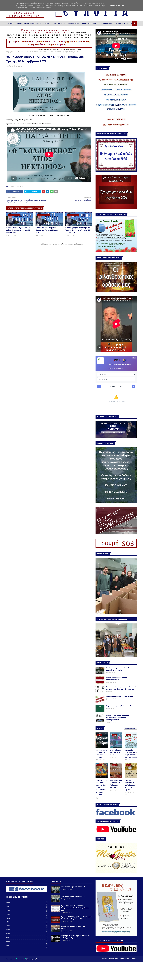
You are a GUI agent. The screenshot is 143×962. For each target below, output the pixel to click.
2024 (27, 910)
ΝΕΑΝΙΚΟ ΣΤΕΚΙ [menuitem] (73, 23)
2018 (27, 934)
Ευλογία (10, 66)
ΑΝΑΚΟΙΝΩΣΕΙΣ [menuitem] (106, 23)
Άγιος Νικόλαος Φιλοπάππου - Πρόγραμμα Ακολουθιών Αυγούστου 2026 (75, 908)
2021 (27, 922)
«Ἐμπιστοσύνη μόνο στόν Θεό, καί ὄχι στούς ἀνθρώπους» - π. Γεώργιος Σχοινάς (102, 787)
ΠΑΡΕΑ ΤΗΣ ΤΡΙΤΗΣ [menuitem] (89, 23)
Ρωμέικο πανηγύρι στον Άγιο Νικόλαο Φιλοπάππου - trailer (120, 669)
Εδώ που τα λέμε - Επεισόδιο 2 (73, 887)
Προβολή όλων (130, 728)
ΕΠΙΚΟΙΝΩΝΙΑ (124, 959)
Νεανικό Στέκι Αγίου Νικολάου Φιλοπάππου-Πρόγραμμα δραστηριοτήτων (117, 717)
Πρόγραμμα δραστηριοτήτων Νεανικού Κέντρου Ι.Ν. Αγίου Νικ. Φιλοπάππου (121, 688)
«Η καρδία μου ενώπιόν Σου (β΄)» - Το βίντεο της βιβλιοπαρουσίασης (133, 753)
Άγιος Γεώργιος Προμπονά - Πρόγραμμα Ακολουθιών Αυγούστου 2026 (76, 918)
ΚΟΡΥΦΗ (134, 959)
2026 (27, 902)
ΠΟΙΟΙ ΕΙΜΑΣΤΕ (113, 959)
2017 (27, 938)
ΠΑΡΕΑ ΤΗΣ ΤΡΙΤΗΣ (22, 52)
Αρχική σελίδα (10, 52)
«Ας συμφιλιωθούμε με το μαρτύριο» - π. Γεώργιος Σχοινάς (76, 937)
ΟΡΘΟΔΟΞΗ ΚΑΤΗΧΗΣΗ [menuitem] (124, 23)
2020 (27, 926)
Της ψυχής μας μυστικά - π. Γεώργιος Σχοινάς (116, 783)
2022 (27, 918)
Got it (124, 5)
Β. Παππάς (39, 959)
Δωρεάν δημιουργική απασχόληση (119, 696)
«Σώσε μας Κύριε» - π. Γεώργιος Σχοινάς (73, 927)
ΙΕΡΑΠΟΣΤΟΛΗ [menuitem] (59, 23)
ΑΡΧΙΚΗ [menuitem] (10, 23)
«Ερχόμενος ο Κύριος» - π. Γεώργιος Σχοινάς (101, 753)
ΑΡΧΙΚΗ (104, 959)
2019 (27, 930)
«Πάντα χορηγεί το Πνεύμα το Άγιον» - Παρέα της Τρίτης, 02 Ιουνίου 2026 (77, 230)
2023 (27, 914)
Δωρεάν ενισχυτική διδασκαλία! (118, 706)
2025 (27, 906)
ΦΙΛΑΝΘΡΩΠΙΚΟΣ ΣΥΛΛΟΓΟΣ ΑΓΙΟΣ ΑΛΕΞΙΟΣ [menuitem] (33, 23)
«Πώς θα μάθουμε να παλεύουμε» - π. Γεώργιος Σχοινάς (130, 785)
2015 (27, 945)
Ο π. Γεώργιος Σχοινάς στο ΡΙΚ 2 (116, 752)
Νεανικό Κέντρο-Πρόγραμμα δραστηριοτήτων (116, 678)
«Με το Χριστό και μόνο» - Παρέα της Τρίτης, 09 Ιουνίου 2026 (48, 230)
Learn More (115, 5)
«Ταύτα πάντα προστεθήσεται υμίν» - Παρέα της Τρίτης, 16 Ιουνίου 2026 (19, 230)
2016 (27, 941)
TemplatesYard (21, 959)
